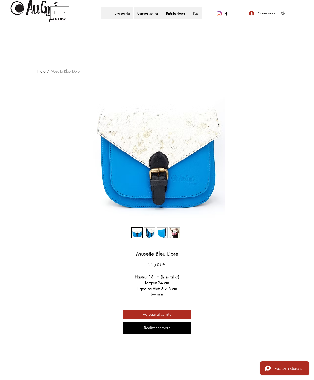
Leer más (157, 294)
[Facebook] (226, 13)
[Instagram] (219, 13)
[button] (283, 13)
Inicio (41, 71)
